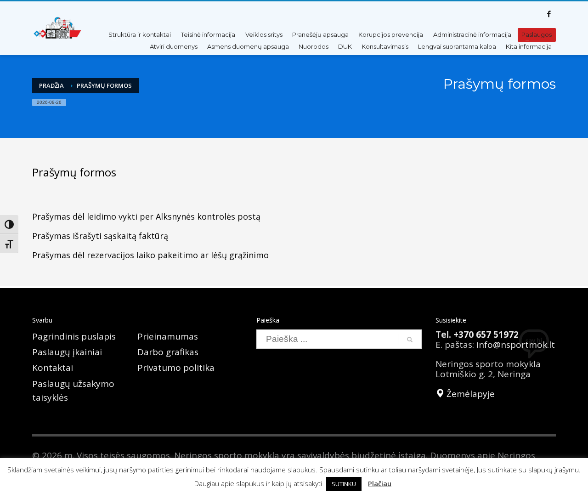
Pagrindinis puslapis (74, 336)
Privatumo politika (176, 368)
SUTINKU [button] (344, 484)
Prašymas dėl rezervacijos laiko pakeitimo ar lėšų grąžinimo (150, 255)
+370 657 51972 (486, 334)
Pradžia (51, 85)
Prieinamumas (167, 336)
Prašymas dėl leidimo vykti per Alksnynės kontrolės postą (146, 216)
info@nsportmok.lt (515, 345)
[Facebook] (549, 14)
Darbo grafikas (167, 352)
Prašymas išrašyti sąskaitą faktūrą (100, 235)
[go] (410, 339)
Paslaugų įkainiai (67, 352)
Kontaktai (52, 368)
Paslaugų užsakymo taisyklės (73, 390)
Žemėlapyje (469, 394)
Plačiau (379, 483)
